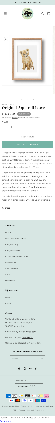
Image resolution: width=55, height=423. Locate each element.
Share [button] (7, 208)
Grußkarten (10, 262)
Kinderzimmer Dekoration (17, 256)
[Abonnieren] (42, 358)
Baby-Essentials (12, 250)
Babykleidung (11, 244)
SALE (7, 274)
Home (8, 232)
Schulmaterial (11, 268)
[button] (5, 14)
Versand (15, 117)
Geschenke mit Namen (15, 238)
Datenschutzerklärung (44, 406)
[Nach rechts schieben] (33, 99)
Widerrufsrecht (27, 406)
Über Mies (10, 280)
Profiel (8, 303)
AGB (14, 410)
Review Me (5, 421)
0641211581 (27, 337)
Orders (8, 297)
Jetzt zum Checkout (27, 144)
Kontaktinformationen (36, 410)
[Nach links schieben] (22, 99)
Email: (8, 331)
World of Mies (14, 406)
